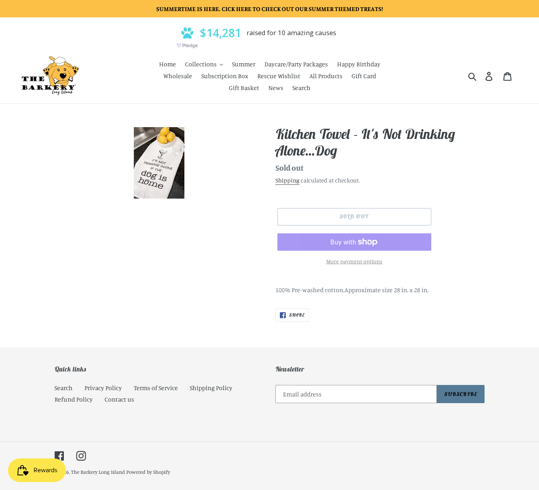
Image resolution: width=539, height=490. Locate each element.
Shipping (287, 180)
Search (63, 388)
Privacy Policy (103, 388)
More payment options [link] (354, 261)
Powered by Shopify (148, 472)
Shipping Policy (211, 388)
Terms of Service (156, 388)
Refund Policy (73, 399)
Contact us (119, 399)
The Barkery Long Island (98, 472)
